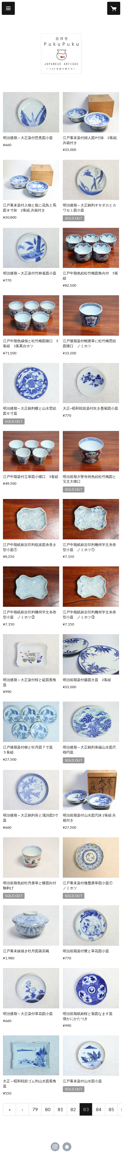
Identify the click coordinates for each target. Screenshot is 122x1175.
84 (98, 1109)
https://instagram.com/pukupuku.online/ (55, 1146)
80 (47, 1109)
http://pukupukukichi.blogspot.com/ (66, 1146)
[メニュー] (8, 8)
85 (111, 1109)
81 (60, 1109)
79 (35, 1109)
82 (73, 1109)
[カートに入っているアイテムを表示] (113, 8)
